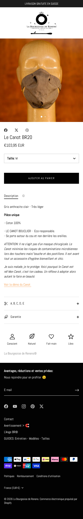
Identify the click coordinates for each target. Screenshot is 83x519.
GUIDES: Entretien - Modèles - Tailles (27, 438)
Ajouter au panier (41, 178)
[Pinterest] (33, 406)
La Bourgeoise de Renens (25, 499)
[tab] (13, 195)
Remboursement (25, 476)
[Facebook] (6, 406)
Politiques (9, 476)
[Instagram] (24, 406)
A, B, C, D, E (17, 303)
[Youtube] (15, 406)
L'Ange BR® (11, 432)
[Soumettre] (77, 390)
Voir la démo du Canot (17, 284)
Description (11, 196)
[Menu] (6, 23)
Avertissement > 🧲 (16, 425)
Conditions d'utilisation (48, 476)
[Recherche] (67, 23)
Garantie (15, 317)
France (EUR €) (12, 488)
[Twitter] (41, 406)
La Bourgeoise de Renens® (20, 353)
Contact (9, 419)
